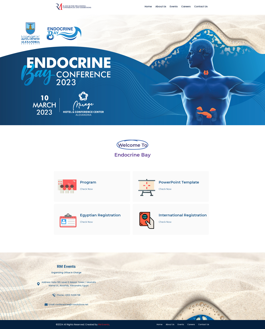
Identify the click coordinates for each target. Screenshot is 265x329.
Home (148, 6)
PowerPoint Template (179, 182)
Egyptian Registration (100, 215)
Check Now (86, 189)
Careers (186, 6)
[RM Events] (73, 6)
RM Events (103, 324)
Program (88, 182)
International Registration (183, 215)
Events (174, 6)
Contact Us (201, 6)
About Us (160, 6)
